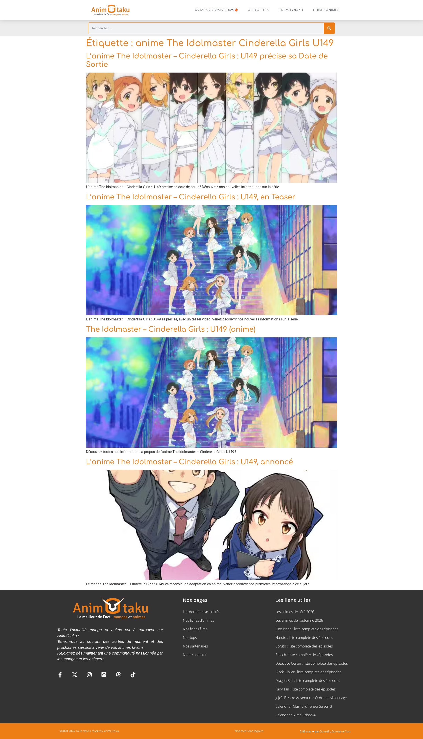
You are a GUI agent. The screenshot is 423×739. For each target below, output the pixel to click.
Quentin (324, 731)
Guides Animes (326, 10)
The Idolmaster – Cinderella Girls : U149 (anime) (170, 329)
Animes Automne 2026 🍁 (216, 10)
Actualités (258, 10)
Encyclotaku (291, 10)
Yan (347, 731)
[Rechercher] (329, 28)
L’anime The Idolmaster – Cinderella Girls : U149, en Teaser (190, 197)
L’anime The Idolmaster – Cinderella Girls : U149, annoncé (189, 462)
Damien (337, 731)
